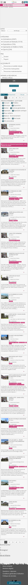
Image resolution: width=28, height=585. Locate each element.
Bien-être (6, 118)
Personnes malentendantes (13, 71)
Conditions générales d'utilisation (13, 574)
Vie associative (8, 121)
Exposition (16, 105)
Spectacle (6, 111)
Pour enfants (7, 113)
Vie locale (16, 118)
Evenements (5, 545)
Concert (5, 103)
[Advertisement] (14, 17)
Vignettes (11, 94)
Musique (6, 105)
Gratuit (6, 56)
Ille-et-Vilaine (5, 555)
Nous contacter (7, 566)
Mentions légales (8, 568)
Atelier (5, 108)
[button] (14, 86)
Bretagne (3, 550)
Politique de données (9, 576)
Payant (6, 59)
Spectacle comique (19, 111)
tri (14, 94)
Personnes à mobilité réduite (13, 66)
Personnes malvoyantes (11, 69)
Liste (3, 94)
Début (3, 31)
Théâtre (14, 103)
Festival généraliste (17, 108)
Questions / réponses (9, 571)
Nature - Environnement (11, 116)
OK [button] (14, 80)
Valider (14, 90)
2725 (14, 583)
